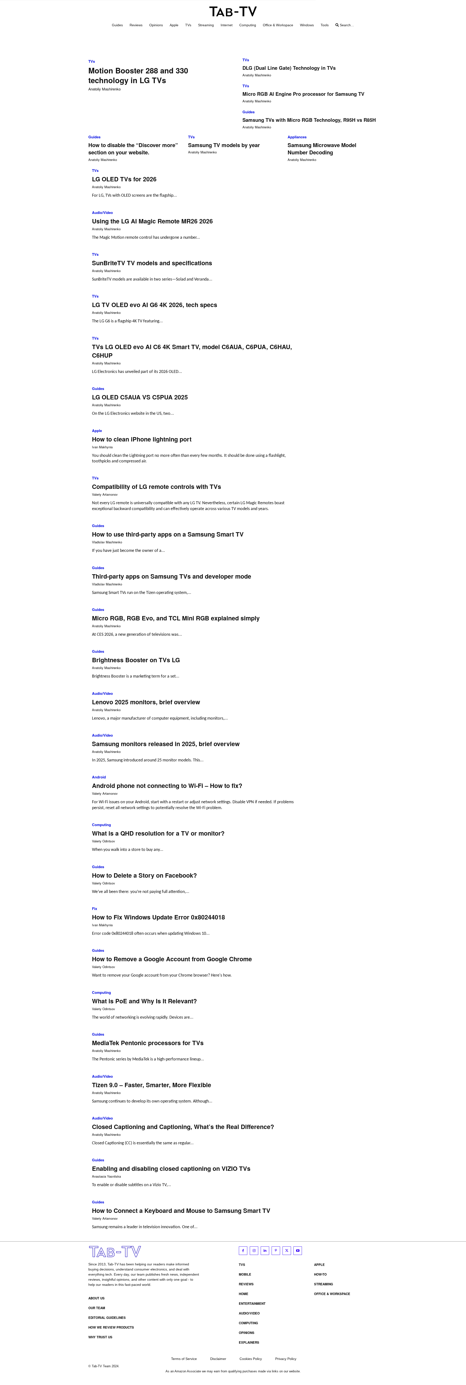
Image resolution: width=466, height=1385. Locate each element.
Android (99, 777)
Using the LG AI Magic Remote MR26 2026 (152, 221)
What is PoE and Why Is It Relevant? (144, 1001)
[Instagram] (254, 1250)
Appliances (297, 137)
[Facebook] (243, 1250)
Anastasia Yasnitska (106, 1176)
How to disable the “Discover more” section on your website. (133, 148)
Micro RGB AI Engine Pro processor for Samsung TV (303, 93)
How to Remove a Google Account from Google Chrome (172, 958)
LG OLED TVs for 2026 (124, 179)
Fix (94, 908)
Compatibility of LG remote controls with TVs (156, 486)
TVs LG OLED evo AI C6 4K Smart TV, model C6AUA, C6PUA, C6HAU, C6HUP (192, 351)
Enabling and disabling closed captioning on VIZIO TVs (171, 1168)
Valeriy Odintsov (103, 841)
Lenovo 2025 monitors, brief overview (146, 701)
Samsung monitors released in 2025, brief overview (166, 743)
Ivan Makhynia (102, 447)
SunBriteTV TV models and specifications (152, 262)
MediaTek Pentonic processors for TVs (148, 1042)
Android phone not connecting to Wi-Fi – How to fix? (167, 785)
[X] (287, 1250)
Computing (101, 824)
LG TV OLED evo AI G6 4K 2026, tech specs (154, 304)
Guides (248, 112)
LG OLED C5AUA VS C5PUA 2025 (140, 397)
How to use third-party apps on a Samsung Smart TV (168, 534)
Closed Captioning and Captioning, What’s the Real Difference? (183, 1126)
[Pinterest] (276, 1250)
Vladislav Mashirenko (107, 542)
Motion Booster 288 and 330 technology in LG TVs (138, 75)
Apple (97, 430)
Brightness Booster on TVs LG (136, 659)
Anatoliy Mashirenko (104, 88)
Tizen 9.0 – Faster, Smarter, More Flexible (151, 1084)
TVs (91, 61)
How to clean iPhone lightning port (141, 439)
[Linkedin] (265, 1250)
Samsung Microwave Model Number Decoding (322, 148)
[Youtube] (297, 1250)
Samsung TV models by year (224, 145)
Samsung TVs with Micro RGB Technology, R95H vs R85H (309, 119)
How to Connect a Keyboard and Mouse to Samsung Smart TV (181, 1210)
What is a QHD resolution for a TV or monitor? (158, 833)
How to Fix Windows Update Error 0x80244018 (158, 917)
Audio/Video (102, 212)
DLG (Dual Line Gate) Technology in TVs (289, 67)
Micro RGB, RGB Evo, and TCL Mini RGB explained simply (176, 618)
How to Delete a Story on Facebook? (144, 875)
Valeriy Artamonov (105, 494)
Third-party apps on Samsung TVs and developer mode (171, 576)
